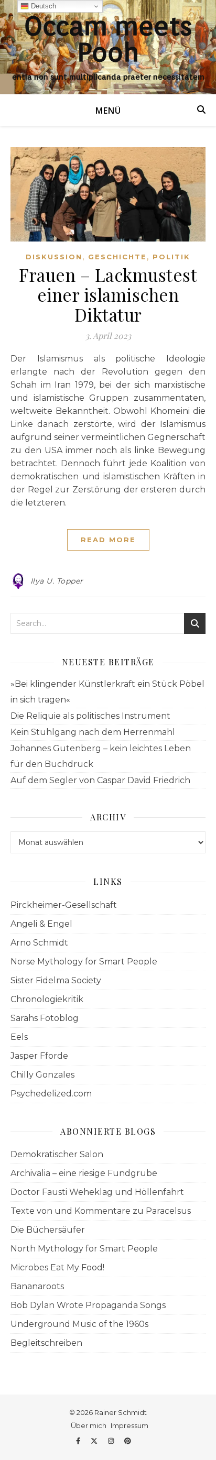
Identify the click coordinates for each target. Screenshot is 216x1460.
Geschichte (117, 257)
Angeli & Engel (41, 924)
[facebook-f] (79, 1440)
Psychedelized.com (51, 1094)
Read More (108, 539)
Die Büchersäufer (47, 1230)
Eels (19, 1037)
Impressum (129, 1425)
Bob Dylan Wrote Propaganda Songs (88, 1305)
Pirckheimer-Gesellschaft (63, 905)
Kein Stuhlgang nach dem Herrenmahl (92, 732)
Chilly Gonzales (42, 1075)
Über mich (88, 1425)
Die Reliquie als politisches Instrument (90, 716)
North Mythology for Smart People (84, 1249)
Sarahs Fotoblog (44, 1018)
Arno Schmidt (39, 943)
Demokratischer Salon (56, 1154)
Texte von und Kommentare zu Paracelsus (100, 1211)
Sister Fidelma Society (55, 980)
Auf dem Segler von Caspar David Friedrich (100, 780)
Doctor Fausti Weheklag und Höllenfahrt (97, 1192)
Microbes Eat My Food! (57, 1267)
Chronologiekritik (46, 999)
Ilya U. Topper (56, 581)
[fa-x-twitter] (95, 1440)
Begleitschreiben (46, 1343)
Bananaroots (37, 1286)
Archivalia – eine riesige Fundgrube (83, 1173)
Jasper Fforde (39, 1056)
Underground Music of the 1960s (79, 1324)
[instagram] (111, 1440)
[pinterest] (127, 1440)
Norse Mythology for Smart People (83, 962)
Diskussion (54, 257)
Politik (171, 257)
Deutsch (42, 6)
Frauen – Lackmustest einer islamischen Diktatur (108, 294)
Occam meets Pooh (108, 39)
